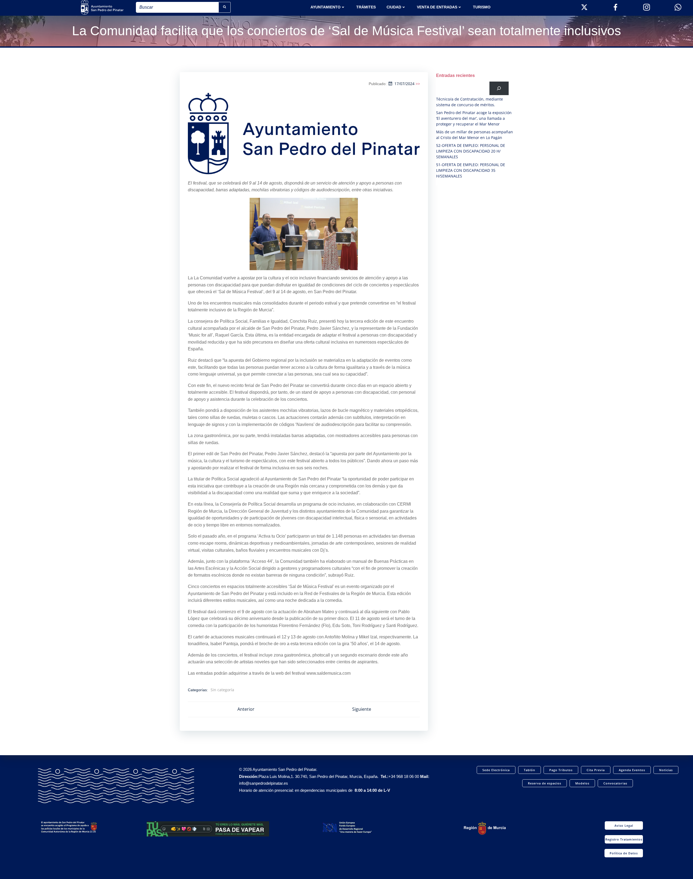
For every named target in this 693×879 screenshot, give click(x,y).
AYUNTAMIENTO (325, 7)
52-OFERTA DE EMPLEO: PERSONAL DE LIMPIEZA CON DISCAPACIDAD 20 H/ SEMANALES (470, 151)
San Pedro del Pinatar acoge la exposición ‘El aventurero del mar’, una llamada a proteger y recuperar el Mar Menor (474, 118)
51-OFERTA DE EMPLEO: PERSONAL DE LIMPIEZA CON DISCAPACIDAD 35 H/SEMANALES (470, 170)
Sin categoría (222, 689)
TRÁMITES (366, 7)
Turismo (482, 7)
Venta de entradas (437, 7)
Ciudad (394, 7)
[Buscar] (499, 88)
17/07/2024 (404, 83)
